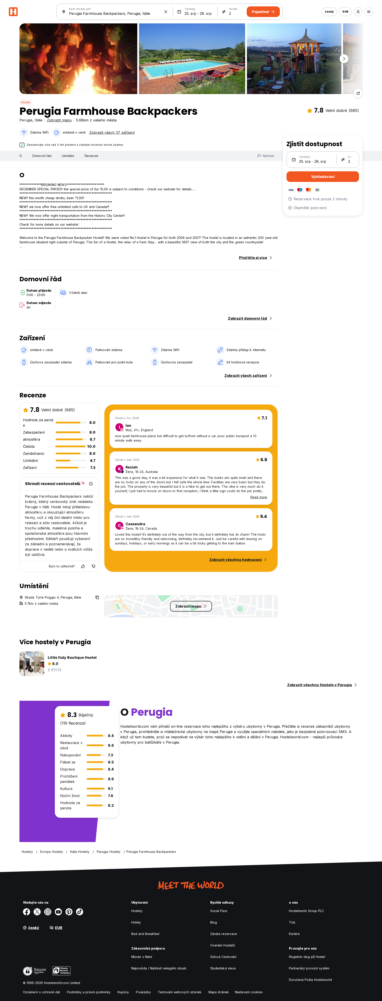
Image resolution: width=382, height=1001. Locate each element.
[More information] (91, 483)
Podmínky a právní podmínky (89, 992)
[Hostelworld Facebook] (26, 911)
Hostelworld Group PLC (306, 911)
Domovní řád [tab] (41, 156)
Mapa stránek (218, 992)
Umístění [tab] (68, 156)
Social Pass (218, 911)
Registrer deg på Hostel (307, 957)
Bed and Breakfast (145, 934)
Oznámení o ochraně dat (41, 992)
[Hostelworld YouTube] (58, 911)
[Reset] (165, 11)
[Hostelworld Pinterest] (69, 911)
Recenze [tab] (91, 156)
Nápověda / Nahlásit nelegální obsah (159, 968)
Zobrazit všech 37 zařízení (112, 132)
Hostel (25, 102)
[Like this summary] (82, 566)
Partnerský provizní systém (309, 968)
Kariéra (294, 934)
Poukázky (143, 992)
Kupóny (123, 992)
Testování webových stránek (179, 992)
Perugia (25, 120)
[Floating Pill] (344, 58)
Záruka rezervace (223, 934)
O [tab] (20, 156)
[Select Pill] (358, 11)
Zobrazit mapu (59, 120)
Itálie (38, 120)
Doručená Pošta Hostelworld (310, 980)
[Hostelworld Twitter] (37, 911)
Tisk (292, 922)
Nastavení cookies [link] (249, 992)
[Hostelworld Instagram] (47, 911)
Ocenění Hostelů (222, 945)
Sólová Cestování (223, 957)
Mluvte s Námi (141, 957)
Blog (213, 922)
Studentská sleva (223, 968)
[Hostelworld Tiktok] (79, 911)
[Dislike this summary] (93, 566)
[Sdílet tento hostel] (358, 93)
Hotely (136, 922)
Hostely (137, 911)
